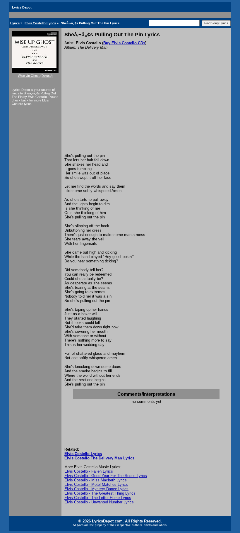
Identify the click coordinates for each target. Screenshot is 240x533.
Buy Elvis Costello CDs (124, 43)
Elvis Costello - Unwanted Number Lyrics (99, 502)
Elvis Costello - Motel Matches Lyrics (96, 484)
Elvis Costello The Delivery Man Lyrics (99, 458)
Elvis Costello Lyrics (40, 23)
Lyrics (15, 23)
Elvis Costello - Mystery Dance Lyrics (96, 489)
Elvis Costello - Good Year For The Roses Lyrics (105, 475)
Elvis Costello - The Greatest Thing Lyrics (100, 493)
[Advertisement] (146, 109)
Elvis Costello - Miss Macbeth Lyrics (95, 480)
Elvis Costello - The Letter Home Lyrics (97, 497)
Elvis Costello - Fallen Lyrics (88, 471)
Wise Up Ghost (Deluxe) (35, 75)
